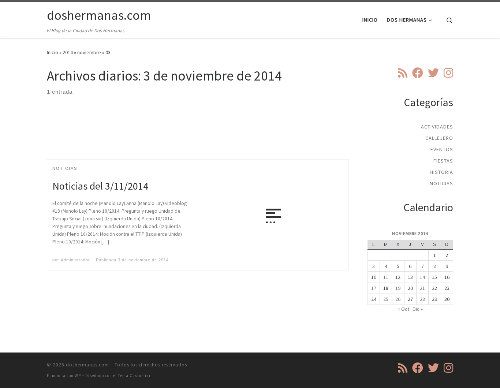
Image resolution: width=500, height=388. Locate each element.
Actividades (437, 126)
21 (422, 288)
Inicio (52, 52)
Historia (441, 172)
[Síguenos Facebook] (417, 72)
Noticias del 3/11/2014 (100, 186)
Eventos (441, 149)
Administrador (75, 260)
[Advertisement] (198, 137)
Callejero (439, 138)
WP (78, 375)
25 (385, 299)
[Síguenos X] (433, 72)
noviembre (89, 52)
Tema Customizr (134, 375)
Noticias (441, 183)
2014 (68, 52)
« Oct (403, 309)
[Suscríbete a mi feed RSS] (402, 72)
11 (385, 277)
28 (422, 299)
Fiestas (443, 160)
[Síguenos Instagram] (448, 72)
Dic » (418, 309)
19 (397, 288)
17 (373, 288)
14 (422, 277)
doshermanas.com (87, 365)
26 (397, 299)
